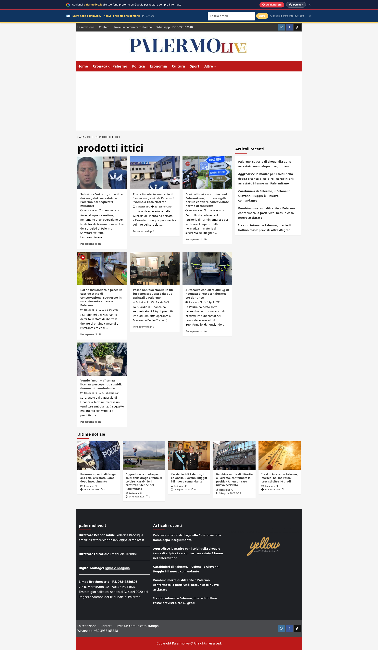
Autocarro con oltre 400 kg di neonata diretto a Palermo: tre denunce (207, 293)
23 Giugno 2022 (110, 309)
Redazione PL (90, 210)
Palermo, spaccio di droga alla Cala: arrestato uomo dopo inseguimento (264, 163)
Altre (208, 66)
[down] (215, 66)
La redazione (85, 27)
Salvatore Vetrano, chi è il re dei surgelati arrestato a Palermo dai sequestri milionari (101, 200)
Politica (138, 66)
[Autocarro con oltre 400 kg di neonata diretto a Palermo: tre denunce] (207, 268)
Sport (194, 66)
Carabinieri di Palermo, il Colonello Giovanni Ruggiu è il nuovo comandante (264, 195)
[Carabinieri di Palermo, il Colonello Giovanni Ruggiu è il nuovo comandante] (189, 455)
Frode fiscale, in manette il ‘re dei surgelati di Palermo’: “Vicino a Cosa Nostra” (154, 198)
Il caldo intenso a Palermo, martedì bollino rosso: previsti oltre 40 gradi (265, 227)
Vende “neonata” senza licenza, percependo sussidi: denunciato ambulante (101, 384)
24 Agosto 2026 (91, 489)
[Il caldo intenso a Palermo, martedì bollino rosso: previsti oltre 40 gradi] (279, 455)
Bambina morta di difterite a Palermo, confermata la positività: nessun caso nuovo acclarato (267, 212)
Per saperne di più (91, 243)
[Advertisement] (189, 101)
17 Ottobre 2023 (215, 210)
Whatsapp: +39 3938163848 (175, 27)
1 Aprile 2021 (213, 302)
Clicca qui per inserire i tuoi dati (287, 15)
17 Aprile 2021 (162, 302)
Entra (262, 16)
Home (82, 66)
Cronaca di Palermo (110, 66)
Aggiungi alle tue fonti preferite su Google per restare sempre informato (126, 4)
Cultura (178, 66)
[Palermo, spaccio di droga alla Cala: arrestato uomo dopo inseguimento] (98, 455)
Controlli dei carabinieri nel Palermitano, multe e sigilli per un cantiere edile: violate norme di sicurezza (207, 200)
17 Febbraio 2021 (111, 392)
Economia (158, 66)
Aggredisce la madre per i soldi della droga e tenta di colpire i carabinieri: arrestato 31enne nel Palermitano (266, 178)
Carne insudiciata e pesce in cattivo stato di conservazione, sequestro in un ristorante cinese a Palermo (101, 297)
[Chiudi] (310, 5)
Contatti (104, 27)
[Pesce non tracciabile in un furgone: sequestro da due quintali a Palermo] (155, 268)
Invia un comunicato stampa (133, 27)
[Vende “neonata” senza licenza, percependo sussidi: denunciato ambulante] (102, 359)
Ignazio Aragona (117, 568)
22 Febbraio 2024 (111, 210)
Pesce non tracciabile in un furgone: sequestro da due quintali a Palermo (153, 293)
